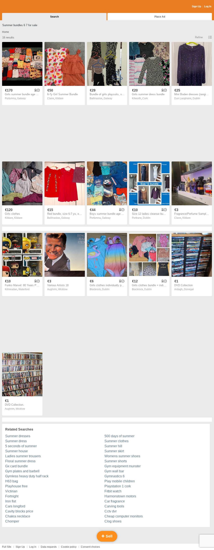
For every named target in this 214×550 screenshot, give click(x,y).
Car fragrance (114, 501)
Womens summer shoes (122, 456)
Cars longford (15, 506)
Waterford (23, 289)
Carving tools (114, 506)
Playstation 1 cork (117, 486)
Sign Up (196, 6)
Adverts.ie (18, 6)
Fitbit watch (112, 491)
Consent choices (90, 546)
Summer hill (113, 446)
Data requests (49, 546)
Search (54, 16)
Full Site (6, 546)
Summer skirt (114, 451)
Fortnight (11, 496)
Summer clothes (116, 441)
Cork (145, 98)
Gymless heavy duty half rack (26, 476)
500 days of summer (119, 436)
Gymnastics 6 (114, 476)
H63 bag (11, 481)
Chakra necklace (17, 516)
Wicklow (63, 289)
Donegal (189, 289)
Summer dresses (17, 436)
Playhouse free (16, 486)
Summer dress (16, 441)
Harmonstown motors (120, 496)
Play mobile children (119, 481)
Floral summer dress (20, 461)
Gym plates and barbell (22, 471)
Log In (207, 6)
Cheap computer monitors (123, 516)
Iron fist (10, 501)
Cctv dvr (110, 511)
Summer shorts (115, 461)
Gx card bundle (16, 466)
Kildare (59, 98)
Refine (199, 37)
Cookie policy (68, 546)
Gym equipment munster (122, 466)
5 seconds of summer (21, 446)
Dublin (196, 98)
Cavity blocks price (19, 511)
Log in (32, 546)
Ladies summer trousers (23, 456)
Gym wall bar (114, 471)
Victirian (11, 491)
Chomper (12, 521)
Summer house (16, 451)
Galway (21, 98)
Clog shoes (112, 521)
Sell (108, 536)
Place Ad (159, 16)
